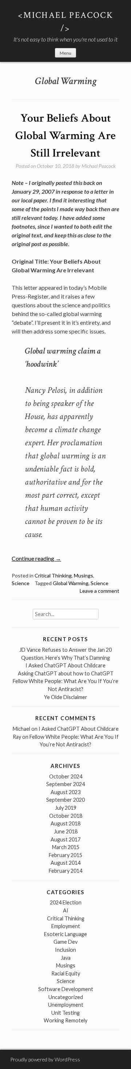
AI (65, 910)
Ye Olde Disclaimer (65, 697)
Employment (65, 926)
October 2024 (65, 776)
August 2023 (65, 792)
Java (66, 958)
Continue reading (36, 558)
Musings (83, 575)
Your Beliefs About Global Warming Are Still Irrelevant (65, 136)
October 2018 (65, 816)
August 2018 (65, 823)
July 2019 (65, 808)
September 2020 (65, 800)
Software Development (65, 989)
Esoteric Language (65, 934)
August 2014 (65, 863)
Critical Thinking (53, 575)
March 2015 (65, 847)
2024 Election (66, 902)
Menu (65, 53)
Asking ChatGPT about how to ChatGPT (66, 673)
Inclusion (65, 950)
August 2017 (65, 839)
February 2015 (65, 855)
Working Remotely (65, 1020)
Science (20, 583)
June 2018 (66, 831)
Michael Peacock (99, 166)
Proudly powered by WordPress (45, 1059)
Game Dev (65, 942)
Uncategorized (65, 997)
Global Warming (70, 583)
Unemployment (65, 1005)
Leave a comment (99, 591)
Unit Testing (65, 1013)
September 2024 (65, 784)
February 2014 (65, 871)
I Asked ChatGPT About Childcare (65, 665)
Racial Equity (65, 973)
